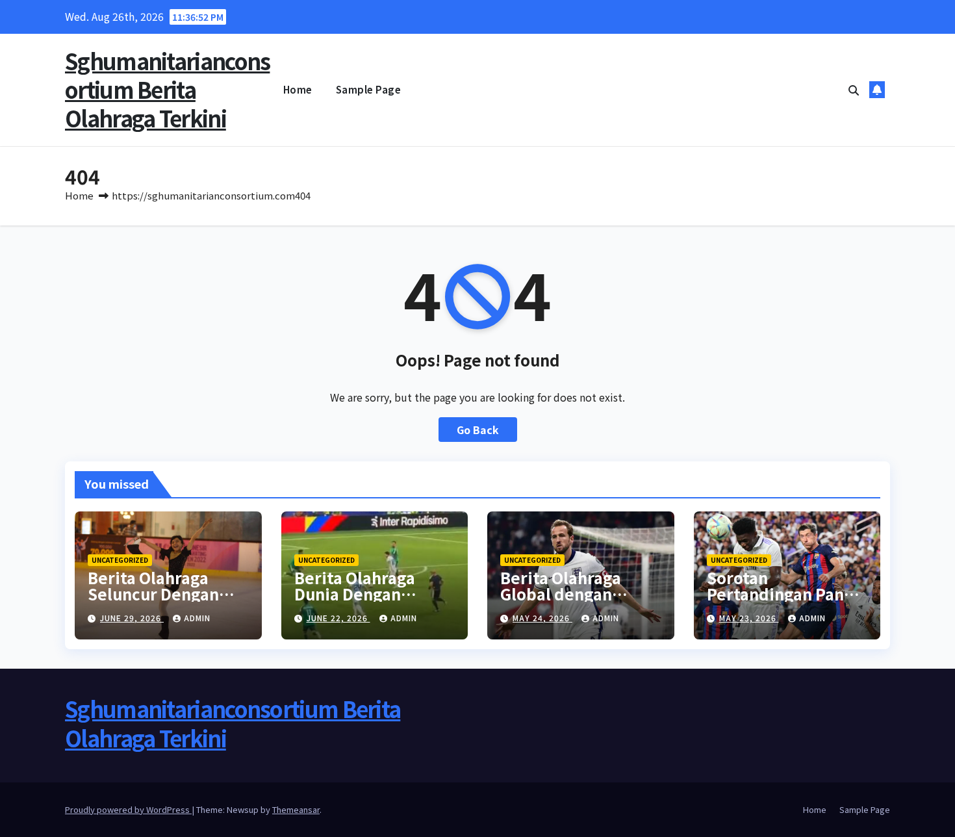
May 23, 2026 (749, 617)
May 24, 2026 (542, 617)
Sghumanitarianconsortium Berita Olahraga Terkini (167, 89)
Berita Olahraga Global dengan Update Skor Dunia (572, 593)
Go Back (478, 429)
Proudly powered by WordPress (128, 809)
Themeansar (296, 809)
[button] (853, 89)
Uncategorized (120, 560)
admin (197, 617)
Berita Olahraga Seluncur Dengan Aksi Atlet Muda (153, 593)
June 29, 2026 (132, 617)
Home (297, 89)
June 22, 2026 (338, 617)
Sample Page (368, 89)
